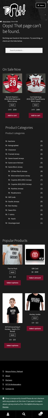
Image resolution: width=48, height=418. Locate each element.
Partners (8, 380)
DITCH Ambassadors (13, 384)
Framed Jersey (13, 154)
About (7, 376)
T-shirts (11, 214)
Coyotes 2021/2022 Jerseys (21, 184)
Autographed (13, 145)
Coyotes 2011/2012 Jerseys (21, 180)
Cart (37, 412)
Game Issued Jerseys (16, 158)
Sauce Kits (12, 210)
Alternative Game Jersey (20, 175)
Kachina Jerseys (17, 188)
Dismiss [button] (5, 407)
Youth (13, 219)
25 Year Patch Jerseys (19, 171)
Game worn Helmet (15, 163)
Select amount (35, 278)
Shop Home (6, 22)
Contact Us (9, 389)
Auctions (11, 141)
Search (24, 414)
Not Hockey (12, 206)
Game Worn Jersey (15, 167)
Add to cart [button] (12, 115)
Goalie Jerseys (13, 201)
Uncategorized (14, 223)
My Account (8, 414)
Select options (12, 283)
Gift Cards (12, 197)
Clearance (12, 150)
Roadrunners (16, 193)
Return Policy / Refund (14, 371)
